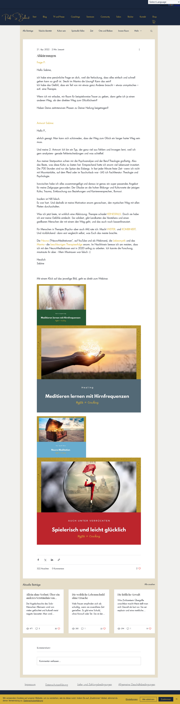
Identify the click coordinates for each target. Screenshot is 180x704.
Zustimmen (166, 699)
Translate (177, 5)
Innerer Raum (123, 30)
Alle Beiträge (28, 30)
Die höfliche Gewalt (129, 594)
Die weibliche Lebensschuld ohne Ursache (88, 596)
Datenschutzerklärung (33, 700)
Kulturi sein (61, 30)
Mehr (136, 30)
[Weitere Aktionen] (139, 49)
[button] (90, 16)
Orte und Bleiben (106, 30)
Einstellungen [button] (132, 699)
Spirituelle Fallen (78, 30)
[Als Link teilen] (59, 559)
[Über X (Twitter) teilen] (45, 559)
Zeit (91, 30)
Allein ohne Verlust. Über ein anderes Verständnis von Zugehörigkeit (43, 596)
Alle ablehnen (148, 699)
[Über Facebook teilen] (38, 559)
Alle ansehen (150, 584)
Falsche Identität (45, 30)
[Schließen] (176, 699)
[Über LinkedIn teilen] (52, 559)
